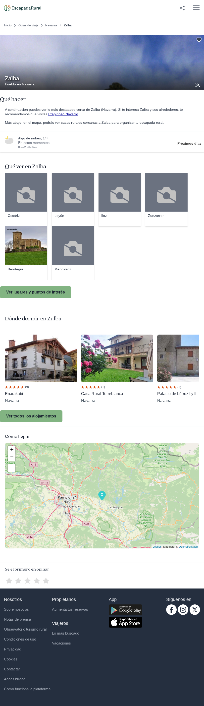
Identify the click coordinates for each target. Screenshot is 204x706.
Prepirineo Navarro (63, 114)
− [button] (11, 457)
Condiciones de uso (20, 639)
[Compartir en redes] (182, 8)
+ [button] (11, 449)
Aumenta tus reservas (70, 609)
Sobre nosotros (16, 609)
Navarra (51, 25)
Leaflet (157, 546)
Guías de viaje (28, 25)
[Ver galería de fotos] (198, 84)
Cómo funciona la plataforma (27, 689)
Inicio (7, 25)
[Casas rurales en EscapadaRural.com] (22, 8)
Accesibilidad (14, 679)
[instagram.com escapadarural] (183, 614)
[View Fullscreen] (11, 468)
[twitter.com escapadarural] (195, 614)
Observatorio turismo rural (25, 629)
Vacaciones (61, 643)
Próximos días (189, 143)
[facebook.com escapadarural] (171, 614)
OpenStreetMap (188, 546)
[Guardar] (198, 38)
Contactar (12, 669)
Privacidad (12, 649)
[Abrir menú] (196, 8)
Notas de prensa (17, 619)
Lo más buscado (65, 633)
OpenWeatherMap (27, 147)
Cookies (10, 659)
